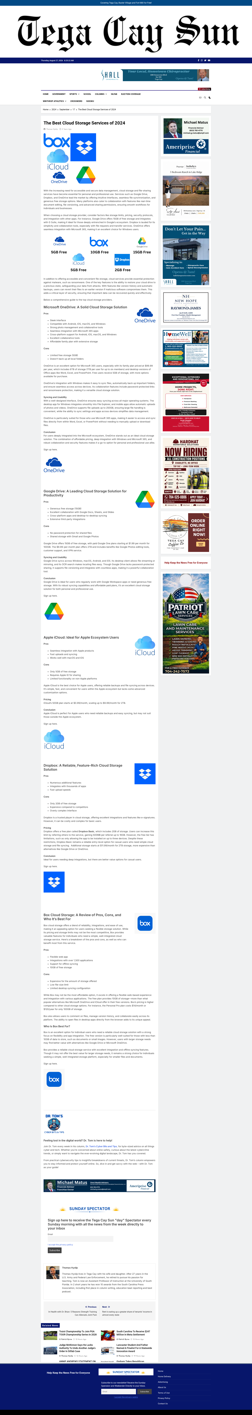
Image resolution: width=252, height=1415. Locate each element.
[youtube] (209, 60)
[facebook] (198, 60)
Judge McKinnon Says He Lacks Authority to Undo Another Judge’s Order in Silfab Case (77, 1348)
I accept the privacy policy (60, 1244)
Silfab (114, 94)
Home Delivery (164, 1376)
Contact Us (163, 1403)
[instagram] (201, 60)
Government (58, 94)
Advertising (163, 1382)
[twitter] (205, 60)
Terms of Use (164, 1393)
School (87, 94)
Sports (73, 94)
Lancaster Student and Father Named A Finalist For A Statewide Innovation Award (134, 1348)
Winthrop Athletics (53, 101)
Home (45, 94)
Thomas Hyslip (52, 129)
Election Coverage (131, 94)
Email (50, 1234)
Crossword (76, 101)
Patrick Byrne (66, 1339)
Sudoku (90, 101)
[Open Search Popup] (205, 97)
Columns (99, 94)
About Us (162, 1387)
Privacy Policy (164, 1398)
